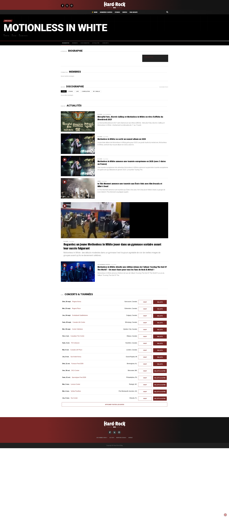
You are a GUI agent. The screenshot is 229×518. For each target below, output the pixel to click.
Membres (75, 43)
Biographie (65, 43)
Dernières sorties (106, 12)
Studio (71, 91)
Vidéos (124, 12)
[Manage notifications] (225, 514)
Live (77, 91)
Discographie (85, 43)
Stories (117, 12)
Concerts (105, 43)
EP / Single (96, 91)
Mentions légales (121, 437)
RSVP (145, 302)
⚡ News (94, 12)
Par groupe (133, 12)
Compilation (86, 91)
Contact (130, 437)
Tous (63, 91)
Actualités (95, 43)
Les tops (111, 437)
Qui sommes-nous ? (101, 437)
